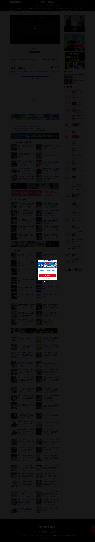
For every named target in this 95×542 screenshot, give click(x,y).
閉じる (47, 278)
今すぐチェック (47, 275)
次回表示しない (47, 281)
